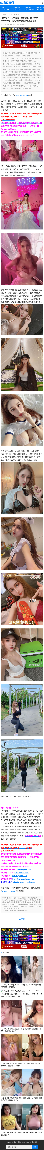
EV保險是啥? (39, 9)
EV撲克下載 (6, 9)
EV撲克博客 (33, 1142)
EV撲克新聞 (17, 7)
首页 (10, 14)
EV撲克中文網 (16, 1142)
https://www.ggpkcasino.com (24, 882)
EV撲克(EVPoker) (11, 808)
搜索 (34, 1147)
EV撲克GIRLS (18, 14)
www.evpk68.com (21, 95)
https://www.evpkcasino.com (23, 879)
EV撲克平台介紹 (28, 9)
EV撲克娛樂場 (39, 7)
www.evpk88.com (24, 869)
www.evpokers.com (9, 891)
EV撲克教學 (28, 7)
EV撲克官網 (7, 2)
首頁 (3, 7)
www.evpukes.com (19, 876)
